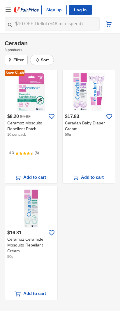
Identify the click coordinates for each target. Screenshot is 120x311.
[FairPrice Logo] (26, 9)
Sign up (54, 10)
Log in (80, 10)
